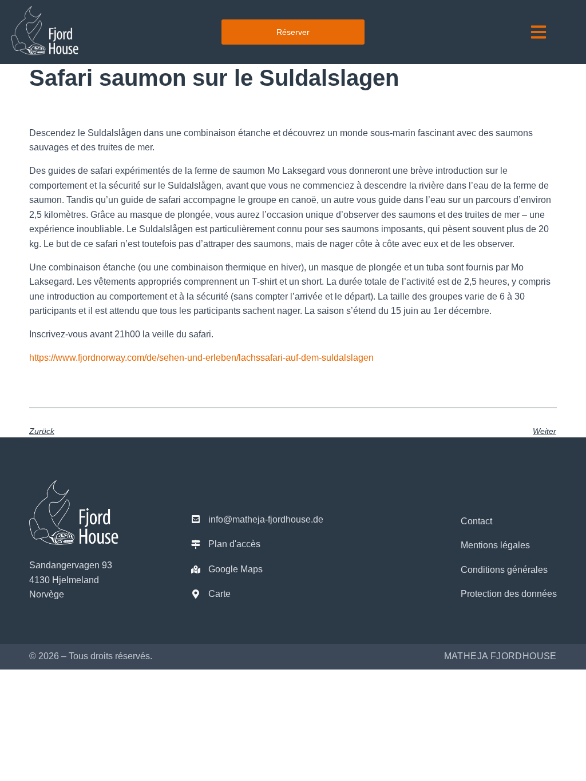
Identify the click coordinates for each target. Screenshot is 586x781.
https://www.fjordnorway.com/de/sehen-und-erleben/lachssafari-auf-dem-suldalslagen (201, 357)
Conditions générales (504, 570)
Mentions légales (495, 545)
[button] (539, 32)
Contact (476, 521)
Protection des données (509, 594)
